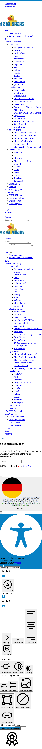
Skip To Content (7, 725)
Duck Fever (28, 466)
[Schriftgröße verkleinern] (3, 576)
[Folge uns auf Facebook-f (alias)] (7, 11)
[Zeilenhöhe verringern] (3, 606)
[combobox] (21, 494)
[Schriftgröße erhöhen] (3, 566)
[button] (1, 512)
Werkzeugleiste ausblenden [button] (10, 568)
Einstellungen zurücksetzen (10, 728)
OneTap (17, 563)
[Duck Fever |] (12, 26)
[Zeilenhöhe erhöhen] (3, 596)
